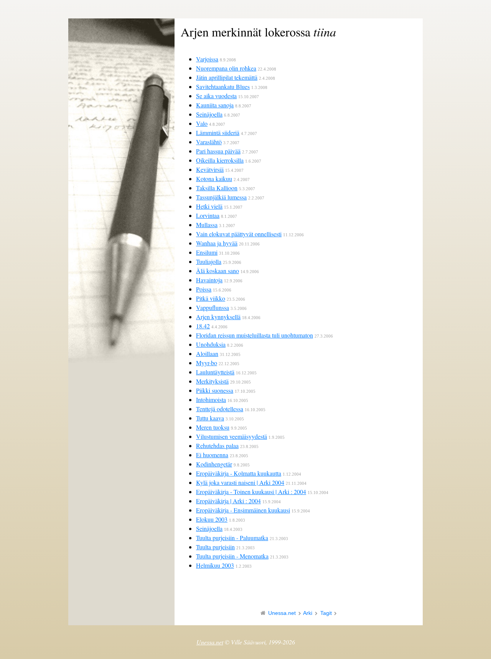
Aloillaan (207, 353)
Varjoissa (207, 59)
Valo (202, 123)
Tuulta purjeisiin (215, 547)
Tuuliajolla (208, 261)
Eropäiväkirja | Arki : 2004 (228, 501)
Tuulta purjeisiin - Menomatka (232, 556)
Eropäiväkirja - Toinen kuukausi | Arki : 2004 (251, 492)
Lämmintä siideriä (217, 133)
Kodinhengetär (214, 464)
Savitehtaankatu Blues (223, 86)
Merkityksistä (212, 381)
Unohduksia (211, 344)
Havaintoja (209, 280)
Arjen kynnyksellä (218, 317)
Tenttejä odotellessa (219, 409)
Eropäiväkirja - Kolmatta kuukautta (238, 473)
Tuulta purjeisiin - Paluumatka (232, 538)
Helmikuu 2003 (215, 565)
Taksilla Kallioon (216, 188)
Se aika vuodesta (216, 96)
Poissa (203, 289)
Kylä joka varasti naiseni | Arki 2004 (240, 482)
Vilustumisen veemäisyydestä (231, 436)
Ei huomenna (212, 455)
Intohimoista (211, 399)
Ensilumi (206, 252)
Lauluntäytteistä (215, 372)
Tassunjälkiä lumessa (221, 197)
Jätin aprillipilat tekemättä (226, 77)
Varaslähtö (209, 142)
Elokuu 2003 (211, 519)
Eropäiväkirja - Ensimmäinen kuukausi (243, 510)
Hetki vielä (209, 206)
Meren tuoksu (212, 427)
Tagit (326, 613)
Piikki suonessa (214, 390)
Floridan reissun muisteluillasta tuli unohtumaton (254, 335)
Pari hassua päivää (218, 151)
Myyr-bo (206, 363)
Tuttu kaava (210, 418)
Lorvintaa (207, 215)
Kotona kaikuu (214, 179)
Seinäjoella (209, 114)
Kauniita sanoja (215, 105)
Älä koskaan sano (217, 271)
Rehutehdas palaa (217, 446)
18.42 (203, 326)
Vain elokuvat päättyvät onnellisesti (239, 234)
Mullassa (206, 225)
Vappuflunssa (212, 307)
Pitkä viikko (210, 298)
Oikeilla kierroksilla (220, 160)
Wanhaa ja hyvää (216, 243)
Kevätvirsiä (210, 169)
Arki (307, 613)
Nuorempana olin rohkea (226, 68)
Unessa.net (282, 613)
